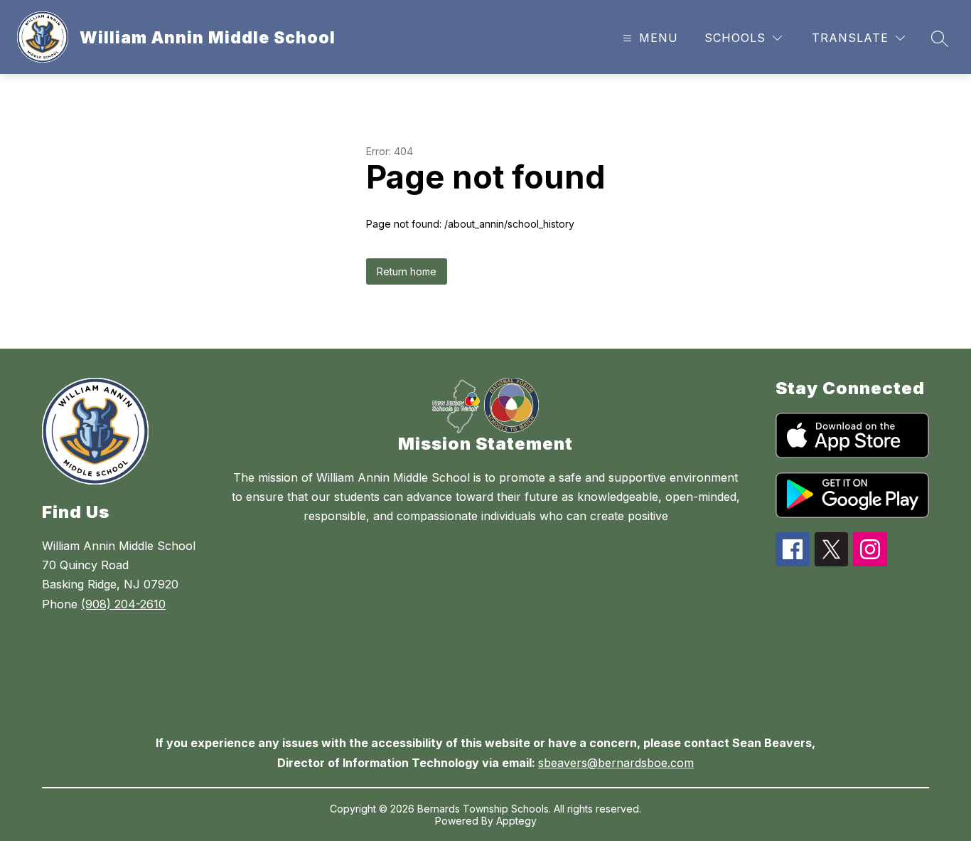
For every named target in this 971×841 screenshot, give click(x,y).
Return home (406, 271)
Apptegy (516, 821)
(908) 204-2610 (123, 604)
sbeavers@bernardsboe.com (616, 763)
